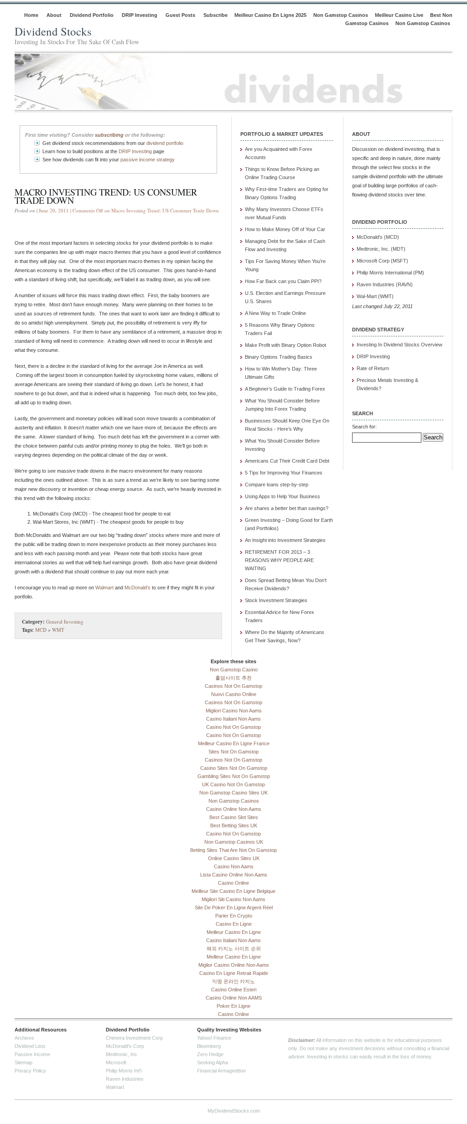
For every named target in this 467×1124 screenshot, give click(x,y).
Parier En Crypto (233, 915)
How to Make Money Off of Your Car (285, 229)
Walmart (104, 587)
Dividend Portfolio (92, 15)
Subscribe (215, 15)
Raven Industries (125, 1079)
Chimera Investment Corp (134, 1038)
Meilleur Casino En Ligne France (234, 743)
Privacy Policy (30, 1070)
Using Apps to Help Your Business (282, 496)
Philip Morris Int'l (123, 1070)
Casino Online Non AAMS (234, 997)
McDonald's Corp (125, 1046)
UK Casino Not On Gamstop (233, 784)
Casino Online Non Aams (233, 809)
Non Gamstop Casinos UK (233, 842)
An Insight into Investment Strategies (285, 540)
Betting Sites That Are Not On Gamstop (233, 850)
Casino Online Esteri (233, 989)
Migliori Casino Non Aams (234, 710)
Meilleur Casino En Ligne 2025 (270, 15)
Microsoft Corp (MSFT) (382, 260)
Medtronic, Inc (121, 1054)
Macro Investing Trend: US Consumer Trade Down (106, 196)
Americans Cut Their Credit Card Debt (287, 461)
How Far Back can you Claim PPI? (283, 281)
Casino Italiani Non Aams (233, 719)
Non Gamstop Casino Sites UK (233, 792)
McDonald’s (137, 587)
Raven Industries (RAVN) (385, 284)
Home (31, 15)
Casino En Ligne (234, 924)
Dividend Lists (30, 1046)
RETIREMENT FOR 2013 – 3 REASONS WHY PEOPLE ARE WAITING (279, 560)
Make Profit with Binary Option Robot (285, 345)
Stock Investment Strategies (276, 600)
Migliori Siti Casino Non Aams (233, 899)
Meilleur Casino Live (399, 15)
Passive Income (32, 1054)
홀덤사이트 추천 (233, 678)
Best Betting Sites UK (233, 825)
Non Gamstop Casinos (340, 15)
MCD (41, 629)
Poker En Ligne (233, 1006)
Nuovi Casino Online (233, 694)
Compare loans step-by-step (276, 484)
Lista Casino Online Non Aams (233, 874)
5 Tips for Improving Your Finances (283, 472)
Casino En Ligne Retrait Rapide (233, 973)
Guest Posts (180, 15)
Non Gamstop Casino (234, 669)
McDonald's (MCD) (378, 237)
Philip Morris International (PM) (390, 272)
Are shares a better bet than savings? (286, 508)
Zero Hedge (210, 1054)
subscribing (109, 135)
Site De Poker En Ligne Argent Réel (234, 907)
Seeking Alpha (212, 1062)
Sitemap (23, 1062)
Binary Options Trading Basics (278, 357)
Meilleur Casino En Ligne (234, 932)
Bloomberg (209, 1046)
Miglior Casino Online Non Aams (233, 965)
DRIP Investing (139, 15)
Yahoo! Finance (214, 1038)
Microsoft (116, 1062)
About (54, 15)
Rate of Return (373, 368)
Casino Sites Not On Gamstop (233, 768)
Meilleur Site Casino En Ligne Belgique (233, 891)
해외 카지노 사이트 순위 (234, 948)
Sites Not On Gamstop (233, 751)
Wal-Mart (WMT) (375, 296)
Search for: (364, 426)
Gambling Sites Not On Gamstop (233, 776)
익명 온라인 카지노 (233, 981)
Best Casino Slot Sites (233, 817)
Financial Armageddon (221, 1070)
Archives (24, 1038)
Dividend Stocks (53, 31)
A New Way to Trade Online (275, 313)
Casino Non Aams (234, 866)
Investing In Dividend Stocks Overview (399, 344)
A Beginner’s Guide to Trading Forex (285, 389)
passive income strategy (147, 159)
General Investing (64, 621)
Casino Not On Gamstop (233, 727)
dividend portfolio (164, 143)
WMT (58, 629)
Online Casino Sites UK (233, 858)
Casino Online (233, 883)
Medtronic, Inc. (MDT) (381, 249)
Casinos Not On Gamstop (233, 686)
